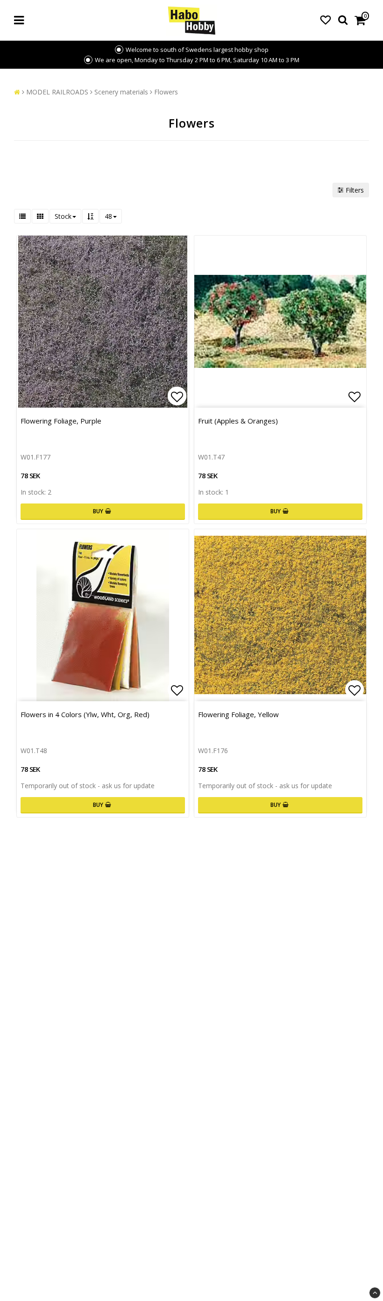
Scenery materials (121, 91)
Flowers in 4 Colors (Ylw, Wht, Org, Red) (85, 714)
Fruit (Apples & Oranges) (238, 420)
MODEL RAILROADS (57, 91)
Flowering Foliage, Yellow (238, 714)
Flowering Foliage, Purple (61, 420)
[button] (325, 19)
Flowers (166, 91)
